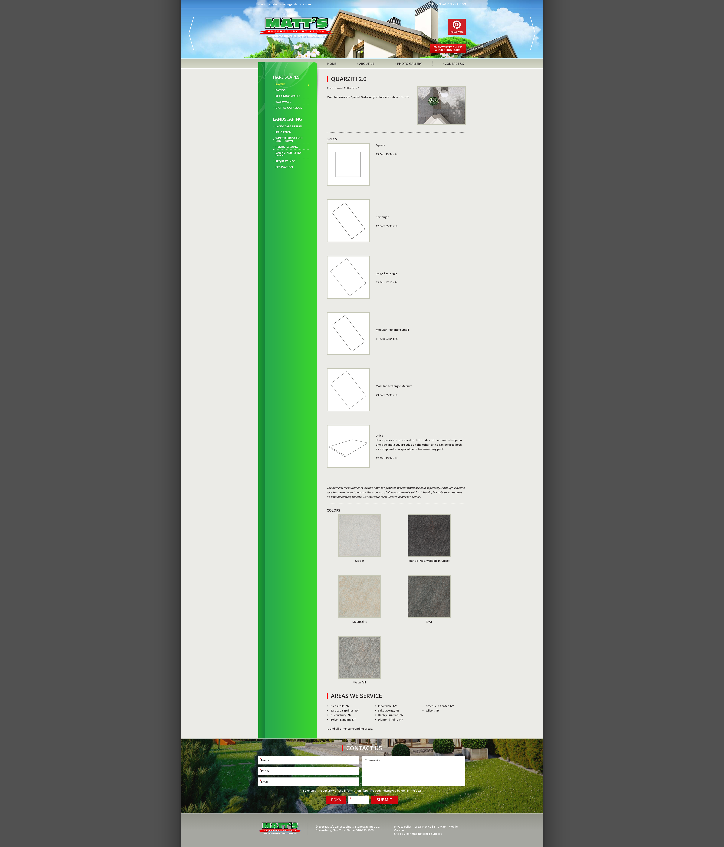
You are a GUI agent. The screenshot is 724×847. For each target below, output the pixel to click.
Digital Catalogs (288, 107)
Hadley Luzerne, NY (390, 715)
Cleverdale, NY (387, 706)
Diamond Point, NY (390, 719)
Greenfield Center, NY (440, 706)
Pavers (280, 84)
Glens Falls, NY (340, 706)
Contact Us (454, 64)
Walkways (283, 102)
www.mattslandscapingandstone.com (284, 4)
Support (436, 834)
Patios (280, 90)
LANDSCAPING (287, 119)
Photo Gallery (409, 64)
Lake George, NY (388, 710)
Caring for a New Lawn (288, 154)
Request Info (285, 161)
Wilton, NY (432, 710)
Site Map (440, 826)
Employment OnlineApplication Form (447, 48)
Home (331, 64)
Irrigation (283, 132)
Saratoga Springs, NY (345, 710)
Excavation (284, 167)
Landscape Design (288, 126)
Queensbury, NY (341, 715)
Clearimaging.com (416, 834)
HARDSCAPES (286, 77)
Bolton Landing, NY (343, 719)
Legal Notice (423, 826)
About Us (366, 64)
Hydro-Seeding (286, 146)
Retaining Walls (287, 96)
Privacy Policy (403, 826)
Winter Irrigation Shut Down (289, 139)
